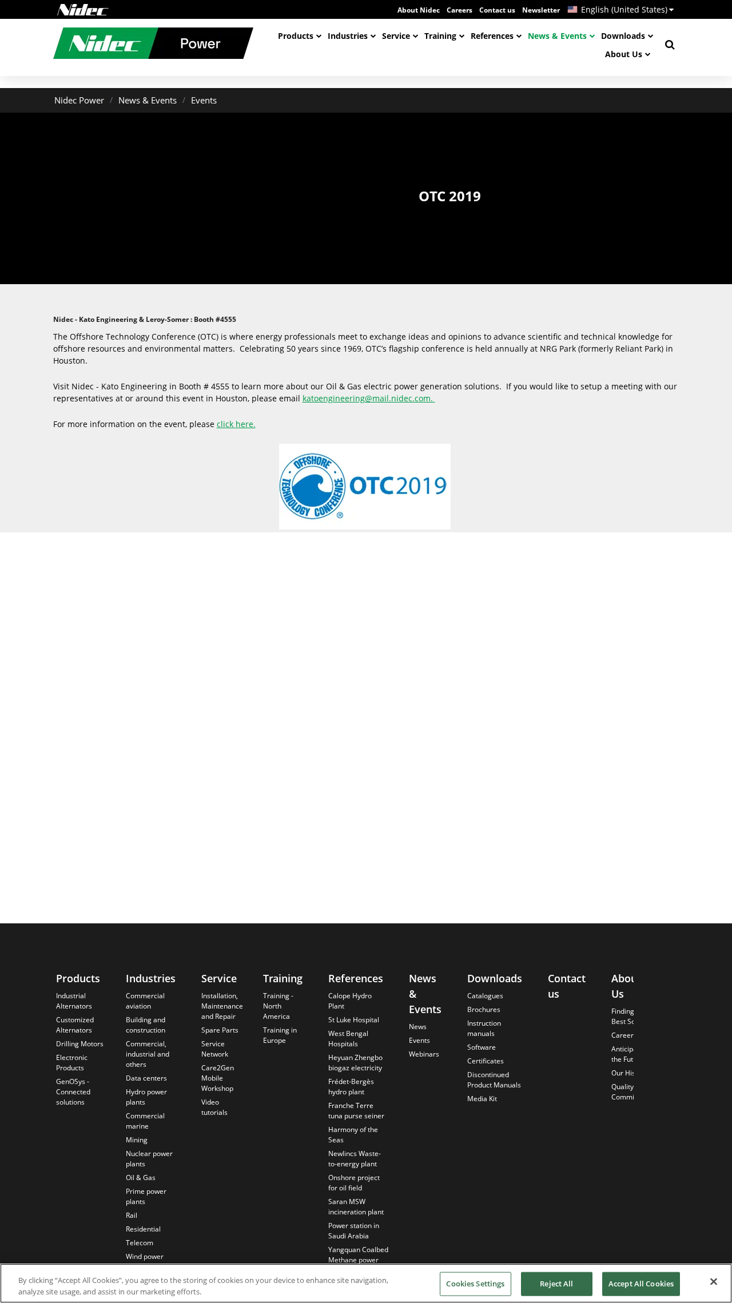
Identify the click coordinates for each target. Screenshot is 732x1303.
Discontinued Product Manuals (494, 1080)
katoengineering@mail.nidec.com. (369, 398)
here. (246, 424)
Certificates (485, 1061)
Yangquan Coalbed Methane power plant (358, 1260)
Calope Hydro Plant (350, 1001)
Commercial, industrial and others (147, 1054)
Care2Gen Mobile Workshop (217, 1078)
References (492, 35)
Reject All (556, 1283)
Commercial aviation (145, 1001)
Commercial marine (145, 1121)
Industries (348, 35)
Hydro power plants (146, 1097)
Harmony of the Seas (353, 1135)
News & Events (557, 35)
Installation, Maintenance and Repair (222, 1006)
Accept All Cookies (641, 1283)
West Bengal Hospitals (348, 1039)
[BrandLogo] (153, 44)
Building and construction (145, 1025)
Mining (137, 1140)
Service (396, 35)
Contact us (497, 10)
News (418, 1026)
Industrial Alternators (74, 1001)
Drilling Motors (80, 1044)
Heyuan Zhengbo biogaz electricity (355, 1063)
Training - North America (278, 1006)
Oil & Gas (141, 1177)
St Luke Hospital (353, 1020)
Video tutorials (214, 1107)
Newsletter (541, 10)
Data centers (146, 1078)
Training (440, 35)
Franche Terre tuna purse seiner (356, 1111)
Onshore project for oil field (354, 1183)
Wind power (145, 1256)
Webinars (424, 1054)
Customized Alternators (75, 1025)
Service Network (214, 1049)
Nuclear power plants (149, 1159)
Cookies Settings (475, 1283)
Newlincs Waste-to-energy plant (354, 1159)
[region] (366, 1283)
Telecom (139, 1243)
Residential (143, 1229)
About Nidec (418, 10)
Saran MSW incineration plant (356, 1207)
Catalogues (485, 996)
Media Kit (482, 1098)
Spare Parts (219, 1030)
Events (204, 100)
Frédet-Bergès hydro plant (351, 1087)
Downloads (623, 35)
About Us (623, 54)
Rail (131, 1215)
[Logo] (83, 9)
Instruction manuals (484, 1028)
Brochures (483, 1009)
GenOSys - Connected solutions (73, 1092)
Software (481, 1047)
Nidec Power (79, 100)
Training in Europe (280, 1035)
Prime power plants (146, 1196)
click (226, 424)
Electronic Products (71, 1063)
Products (295, 35)
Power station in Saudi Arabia (353, 1231)
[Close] (713, 1281)
